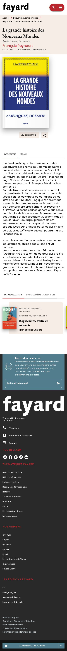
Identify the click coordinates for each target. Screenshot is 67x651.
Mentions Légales (10, 617)
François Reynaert (17, 45)
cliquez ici (34, 374)
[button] (32, 49)
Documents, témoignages (25, 18)
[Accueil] (15, 7)
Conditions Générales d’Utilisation (18, 621)
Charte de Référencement (14, 628)
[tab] (10, 154)
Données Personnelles (12, 624)
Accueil (6, 18)
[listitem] (5, 457)
